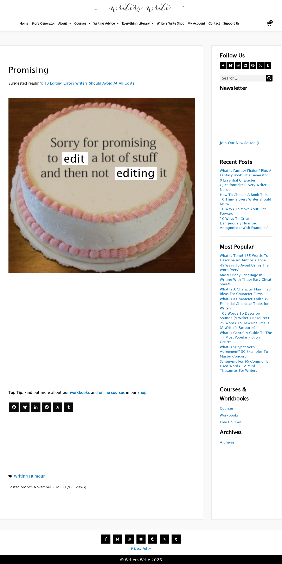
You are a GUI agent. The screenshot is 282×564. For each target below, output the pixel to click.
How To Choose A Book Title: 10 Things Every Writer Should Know (245, 199)
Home (24, 23)
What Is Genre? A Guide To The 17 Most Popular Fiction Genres (246, 337)
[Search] (269, 78)
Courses (80, 23)
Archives (227, 442)
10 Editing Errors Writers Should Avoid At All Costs (89, 83)
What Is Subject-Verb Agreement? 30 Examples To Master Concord (244, 351)
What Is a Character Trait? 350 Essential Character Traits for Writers (245, 303)
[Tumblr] (68, 407)
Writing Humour (29, 476)
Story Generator (43, 23)
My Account (196, 23)
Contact (214, 23)
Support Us (231, 23)
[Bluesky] (24, 407)
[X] (57, 407)
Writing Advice (104, 23)
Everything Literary (136, 23)
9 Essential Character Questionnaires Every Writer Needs (243, 184)
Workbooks (229, 415)
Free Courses (231, 422)
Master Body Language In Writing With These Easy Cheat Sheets (245, 279)
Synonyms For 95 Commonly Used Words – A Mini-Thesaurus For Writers (244, 366)
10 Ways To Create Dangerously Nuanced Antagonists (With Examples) (244, 223)
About (62, 23)
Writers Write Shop (170, 23)
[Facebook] (13, 407)
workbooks (80, 392)
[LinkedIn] (35, 407)
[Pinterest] (46, 407)
